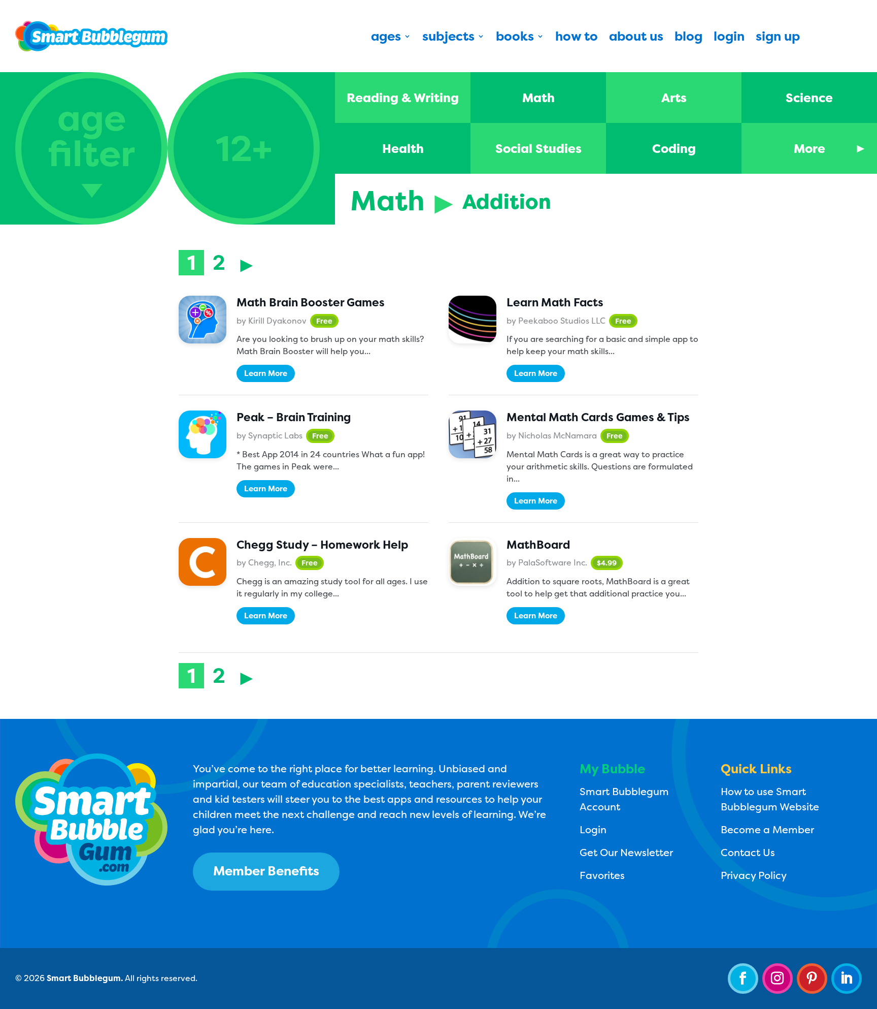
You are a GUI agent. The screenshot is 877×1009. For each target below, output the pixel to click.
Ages (386, 38)
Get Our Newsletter (626, 852)
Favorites (602, 875)
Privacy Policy (754, 875)
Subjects (448, 38)
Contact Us (748, 852)
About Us (636, 38)
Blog (688, 38)
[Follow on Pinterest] (812, 978)
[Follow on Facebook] (743, 978)
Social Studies (538, 148)
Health (403, 148)
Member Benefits (266, 870)
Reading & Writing (403, 97)
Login (729, 38)
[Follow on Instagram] (777, 978)
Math (538, 97)
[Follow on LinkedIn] (846, 978)
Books (515, 38)
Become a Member (767, 829)
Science (809, 97)
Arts (674, 97)
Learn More (265, 373)
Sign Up (778, 38)
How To (576, 38)
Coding (674, 148)
